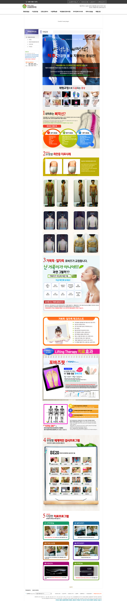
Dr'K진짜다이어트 (78, 11)
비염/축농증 (54, 11)
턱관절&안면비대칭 (65, 11)
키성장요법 (35, 11)
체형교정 (98, 11)
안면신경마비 (44, 11)
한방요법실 (26, 11)
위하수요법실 (89, 11)
